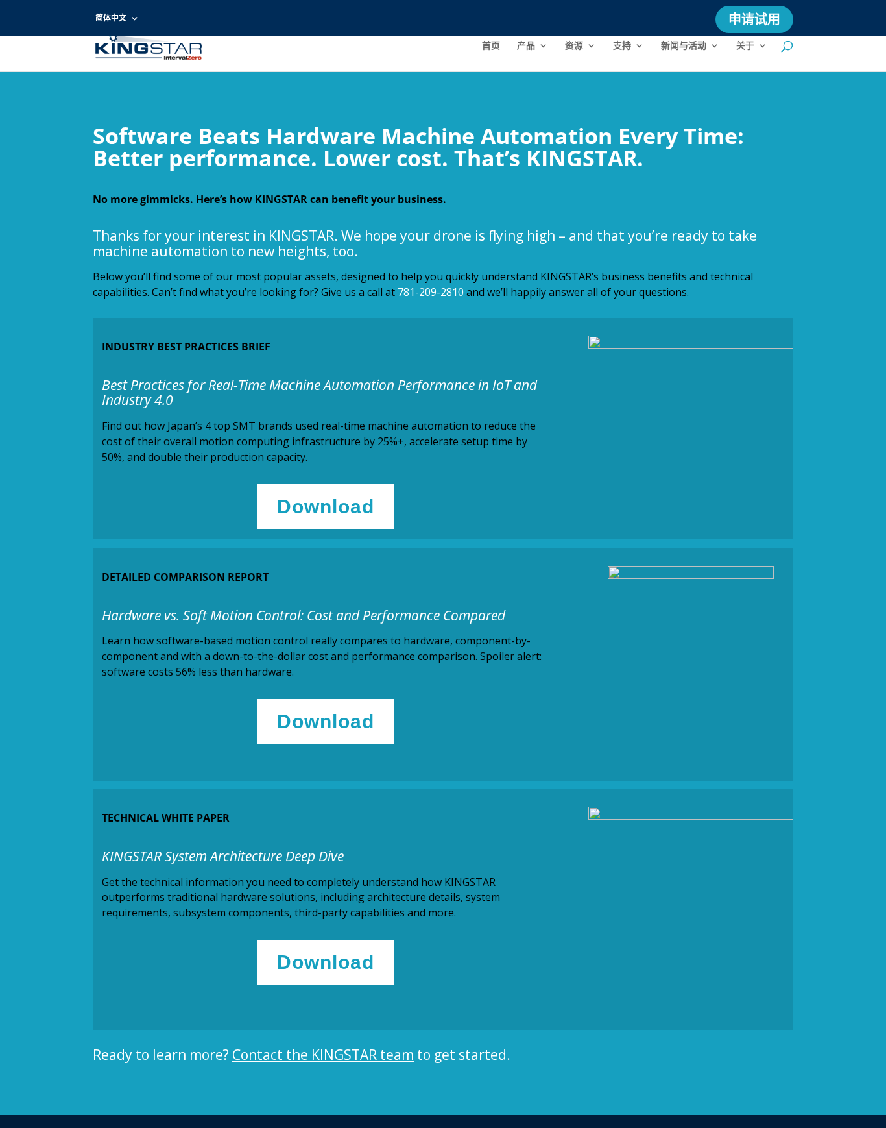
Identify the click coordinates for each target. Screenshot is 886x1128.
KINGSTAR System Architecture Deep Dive (223, 856)
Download (325, 506)
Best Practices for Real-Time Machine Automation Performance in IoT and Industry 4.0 (319, 393)
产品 (526, 46)
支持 (622, 46)
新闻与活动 (683, 46)
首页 (491, 46)
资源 (574, 46)
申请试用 (754, 22)
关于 (745, 46)
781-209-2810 (431, 292)
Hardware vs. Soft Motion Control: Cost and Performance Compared (303, 615)
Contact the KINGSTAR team (323, 1055)
